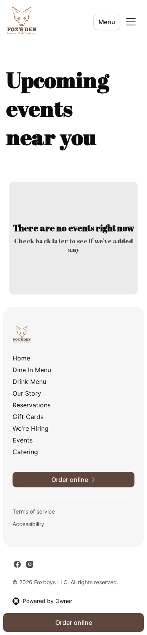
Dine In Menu (32, 370)
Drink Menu (29, 381)
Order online (73, 622)
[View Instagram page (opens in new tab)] (29, 564)
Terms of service (34, 511)
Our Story (27, 393)
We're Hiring (31, 428)
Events (23, 440)
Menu (106, 22)
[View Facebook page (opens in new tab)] (17, 564)
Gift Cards (28, 417)
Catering (25, 452)
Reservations (32, 405)
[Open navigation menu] (131, 22)
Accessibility (28, 524)
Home (21, 358)
